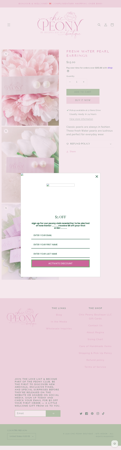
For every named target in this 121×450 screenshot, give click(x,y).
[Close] (96, 176)
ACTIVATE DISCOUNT (60, 263)
